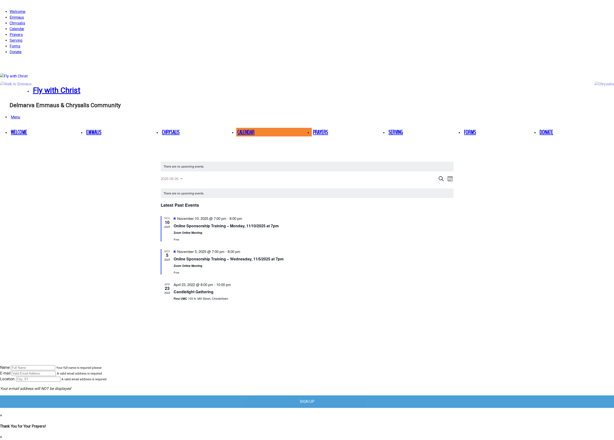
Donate (16, 52)
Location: (7, 379)
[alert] (307, 166)
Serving (16, 40)
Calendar (17, 29)
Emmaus (17, 17)
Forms (15, 46)
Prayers (16, 34)
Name (5, 367)
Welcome (17, 11)
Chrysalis (17, 23)
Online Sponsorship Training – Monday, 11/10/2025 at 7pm (226, 226)
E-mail (5, 373)
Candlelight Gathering (193, 291)
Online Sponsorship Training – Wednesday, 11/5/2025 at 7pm (228, 259)
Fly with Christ (56, 90)
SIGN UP (307, 401)
